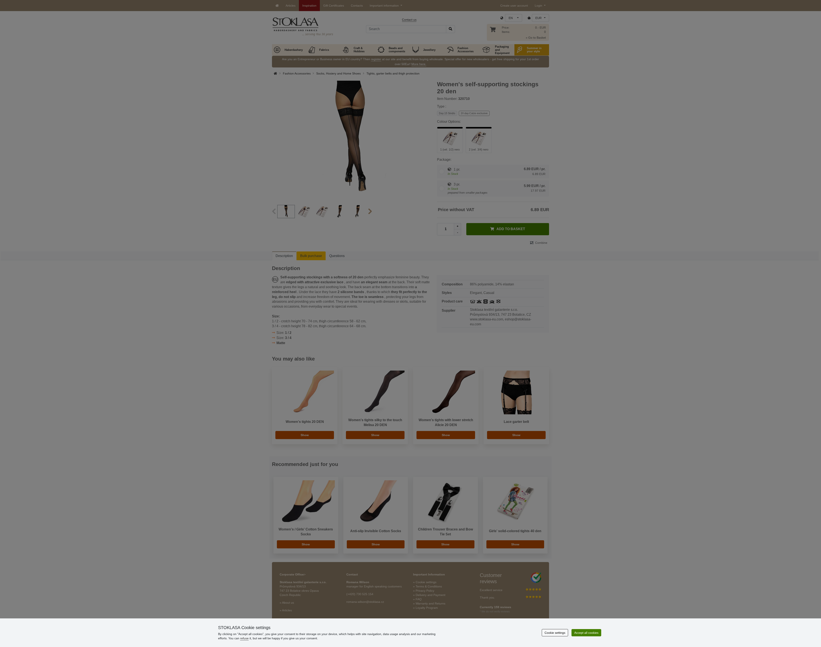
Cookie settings (555, 632)
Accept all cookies (586, 632)
